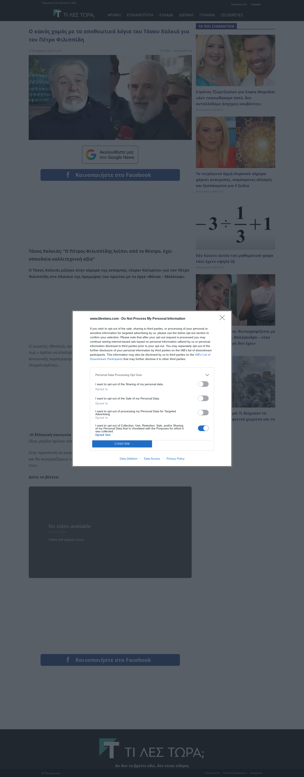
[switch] (203, 384)
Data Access (152, 458)
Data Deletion (129, 458)
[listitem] (152, 375)
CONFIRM (122, 443)
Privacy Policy (175, 458)
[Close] (223, 319)
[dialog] (152, 388)
